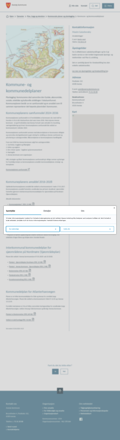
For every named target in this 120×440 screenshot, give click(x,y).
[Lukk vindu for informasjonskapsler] (114, 207)
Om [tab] (82, 211)
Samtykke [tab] (10, 211)
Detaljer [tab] (47, 211)
